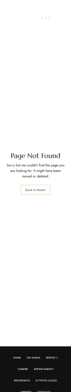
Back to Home (35, 190)
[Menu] (9, 12)
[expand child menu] (57, 357)
